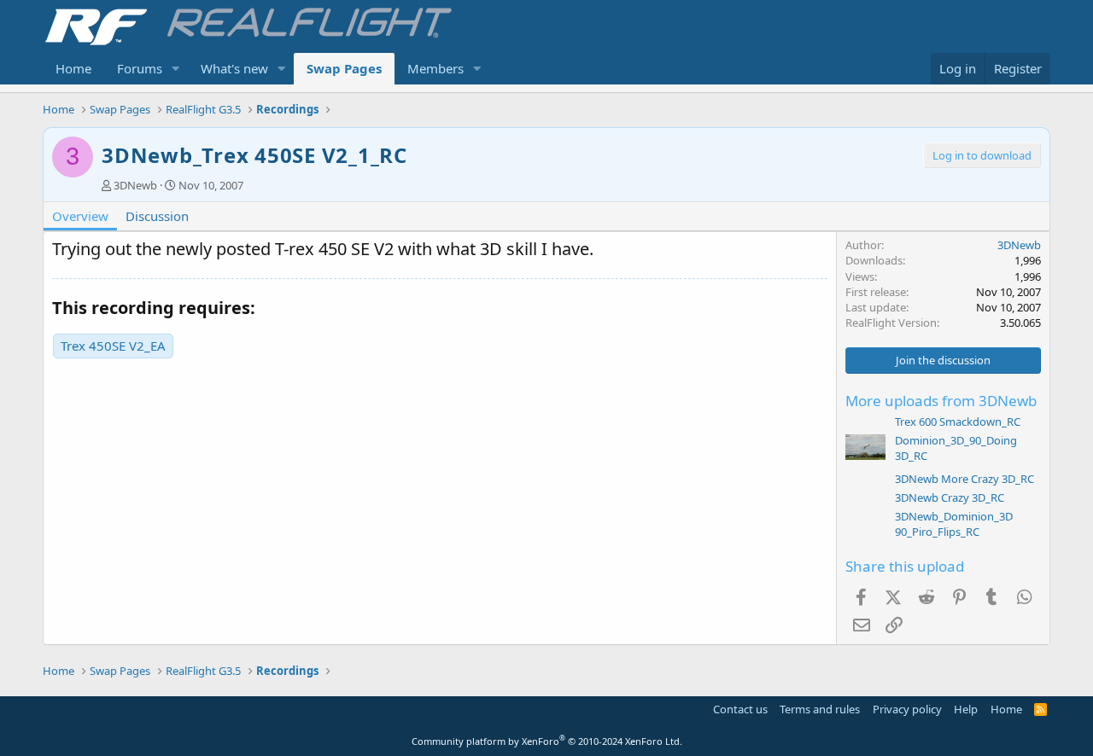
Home (73, 68)
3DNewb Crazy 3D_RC (949, 497)
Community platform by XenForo (547, 741)
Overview (80, 215)
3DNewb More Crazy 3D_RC (964, 478)
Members (435, 68)
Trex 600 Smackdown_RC (957, 421)
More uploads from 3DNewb (941, 400)
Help (966, 709)
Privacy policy (907, 709)
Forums (139, 68)
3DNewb (135, 185)
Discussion (157, 215)
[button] (176, 68)
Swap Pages (344, 68)
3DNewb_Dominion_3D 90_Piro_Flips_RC (954, 524)
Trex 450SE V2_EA (113, 345)
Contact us (740, 709)
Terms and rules (820, 709)
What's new (234, 68)
